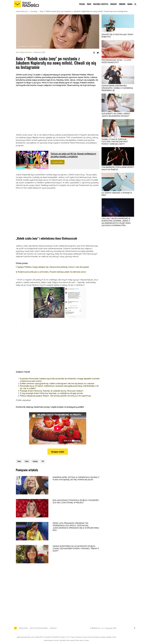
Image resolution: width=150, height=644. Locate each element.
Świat (89, 4)
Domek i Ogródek (59, 640)
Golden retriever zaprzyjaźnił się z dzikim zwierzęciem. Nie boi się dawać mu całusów (57, 383)
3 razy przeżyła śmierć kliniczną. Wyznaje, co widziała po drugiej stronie (51, 393)
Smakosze (78, 637)
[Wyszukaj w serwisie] (135, 4)
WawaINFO (48, 637)
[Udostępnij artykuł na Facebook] (94, 52)
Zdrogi (103, 637)
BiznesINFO (39, 637)
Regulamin (23, 628)
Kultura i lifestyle (100, 4)
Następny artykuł (57, 451)
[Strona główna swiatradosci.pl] (15, 629)
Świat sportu (80, 640)
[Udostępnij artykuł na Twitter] (97, 52)
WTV (67, 637)
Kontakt (53, 628)
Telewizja (35, 461)
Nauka (129, 4)
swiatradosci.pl (22, 11)
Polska (82, 4)
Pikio (28, 637)
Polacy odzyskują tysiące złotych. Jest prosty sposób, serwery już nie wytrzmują (55, 395)
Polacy (26, 461)
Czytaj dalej (57, 162)
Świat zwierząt (87, 637)
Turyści (72, 637)
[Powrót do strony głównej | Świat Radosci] (26, 4)
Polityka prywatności (39, 628)
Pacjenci (63, 637)
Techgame (96, 637)
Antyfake (109, 637)
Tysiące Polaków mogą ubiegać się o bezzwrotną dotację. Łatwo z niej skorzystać (53, 267)
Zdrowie (122, 4)
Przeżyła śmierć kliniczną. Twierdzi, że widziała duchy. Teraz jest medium (51, 391)
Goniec (86, 640)
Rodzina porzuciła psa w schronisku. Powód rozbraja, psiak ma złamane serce (52, 272)
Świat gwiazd (70, 640)
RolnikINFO (55, 637)
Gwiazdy (113, 4)
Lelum (33, 637)
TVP (43, 461)
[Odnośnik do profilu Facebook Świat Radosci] (134, 628)
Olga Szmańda (26, 52)
